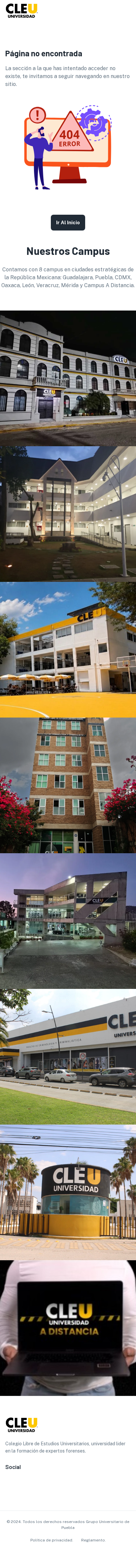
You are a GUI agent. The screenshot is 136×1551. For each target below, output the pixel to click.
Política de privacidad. (51, 1540)
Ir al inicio (68, 222)
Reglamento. (93, 1540)
